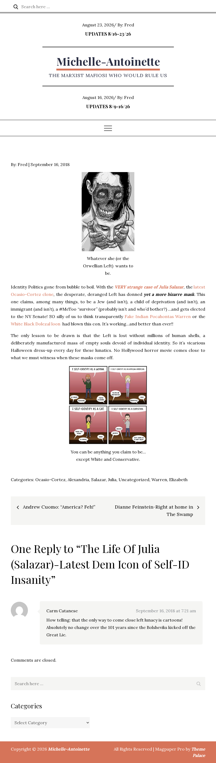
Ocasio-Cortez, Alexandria (62, 479)
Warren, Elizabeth (169, 479)
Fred (129, 24)
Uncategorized (134, 479)
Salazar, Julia (103, 479)
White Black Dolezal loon (35, 323)
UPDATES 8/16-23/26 (108, 34)
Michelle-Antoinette (108, 61)
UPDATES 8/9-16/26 (108, 106)
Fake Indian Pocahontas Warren (158, 316)
